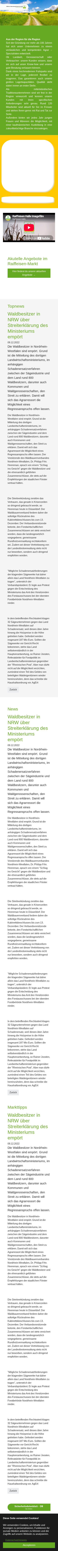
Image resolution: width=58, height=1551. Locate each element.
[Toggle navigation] (53, 7)
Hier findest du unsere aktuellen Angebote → (29, 273)
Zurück (13, 689)
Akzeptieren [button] (29, 1545)
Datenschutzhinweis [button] (16, 1540)
